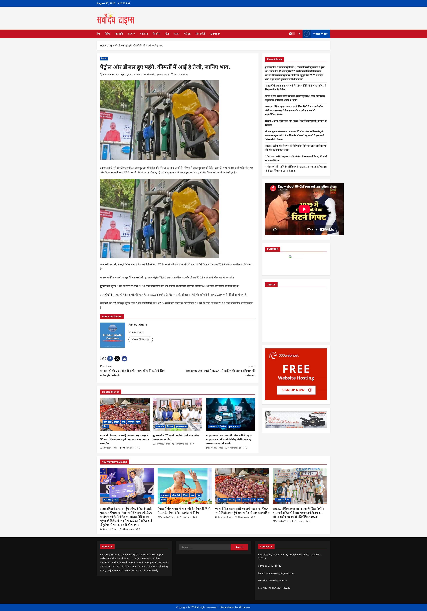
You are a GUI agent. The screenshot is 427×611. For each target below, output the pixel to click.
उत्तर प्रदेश (107, 421)
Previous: (132, 370)
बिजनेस (156, 33)
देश (98, 33)
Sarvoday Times (110, 447)
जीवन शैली (200, 33)
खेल (167, 33)
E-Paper (215, 33)
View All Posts (140, 339)
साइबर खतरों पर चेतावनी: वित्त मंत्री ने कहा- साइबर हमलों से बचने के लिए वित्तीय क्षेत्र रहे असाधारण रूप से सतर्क (229, 439)
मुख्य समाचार (181, 426)
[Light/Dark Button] (292, 33)
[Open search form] (299, 33)
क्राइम (176, 33)
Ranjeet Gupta (111, 74)
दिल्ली (116, 421)
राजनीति (119, 33)
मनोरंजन (144, 33)
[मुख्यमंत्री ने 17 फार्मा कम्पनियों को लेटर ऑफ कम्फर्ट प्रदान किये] (177, 414)
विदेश (107, 33)
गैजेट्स (187, 33)
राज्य (130, 33)
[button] (103, 358)
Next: (220, 370)
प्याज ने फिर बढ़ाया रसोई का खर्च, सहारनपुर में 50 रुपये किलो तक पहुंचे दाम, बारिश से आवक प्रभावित (124, 439)
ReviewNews (228, 607)
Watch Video (320, 33)
